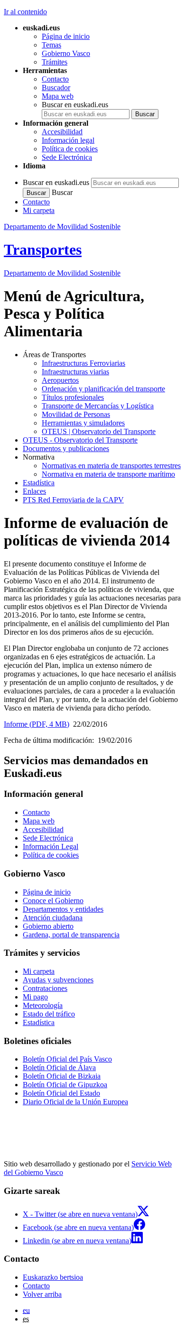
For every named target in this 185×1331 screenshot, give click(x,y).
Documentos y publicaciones (66, 448)
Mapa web (58, 96)
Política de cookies (70, 149)
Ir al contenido (25, 12)
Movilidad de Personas (76, 414)
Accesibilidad (62, 132)
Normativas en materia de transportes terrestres (111, 466)
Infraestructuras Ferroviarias (83, 363)
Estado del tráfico (49, 1014)
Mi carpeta (39, 210)
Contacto (55, 79)
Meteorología (43, 1005)
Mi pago (35, 997)
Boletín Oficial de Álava (59, 1067)
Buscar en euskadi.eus (75, 105)
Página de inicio (66, 36)
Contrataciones (45, 988)
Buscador (56, 87)
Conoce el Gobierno (53, 901)
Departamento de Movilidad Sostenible (62, 226)
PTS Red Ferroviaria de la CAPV (73, 500)
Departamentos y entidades (63, 909)
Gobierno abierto (48, 926)
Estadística (39, 483)
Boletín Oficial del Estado (61, 1093)
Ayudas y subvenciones (58, 980)
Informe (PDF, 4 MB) (36, 724)
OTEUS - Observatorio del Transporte (80, 440)
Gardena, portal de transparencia (71, 935)
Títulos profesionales (73, 397)
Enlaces (34, 491)
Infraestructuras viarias (75, 372)
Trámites (54, 62)
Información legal (68, 140)
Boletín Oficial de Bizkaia (62, 1076)
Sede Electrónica (67, 157)
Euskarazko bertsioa (53, 1277)
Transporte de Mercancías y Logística (98, 406)
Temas (51, 45)
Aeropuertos (60, 380)
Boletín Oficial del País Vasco (67, 1059)
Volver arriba (42, 1294)
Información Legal (50, 846)
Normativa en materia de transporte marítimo (108, 474)
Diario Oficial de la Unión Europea (75, 1102)
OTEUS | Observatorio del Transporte (99, 431)
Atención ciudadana (53, 918)
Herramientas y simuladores (83, 423)
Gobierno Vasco (66, 53)
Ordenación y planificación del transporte (103, 389)
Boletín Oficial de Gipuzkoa (65, 1085)
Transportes (43, 249)
